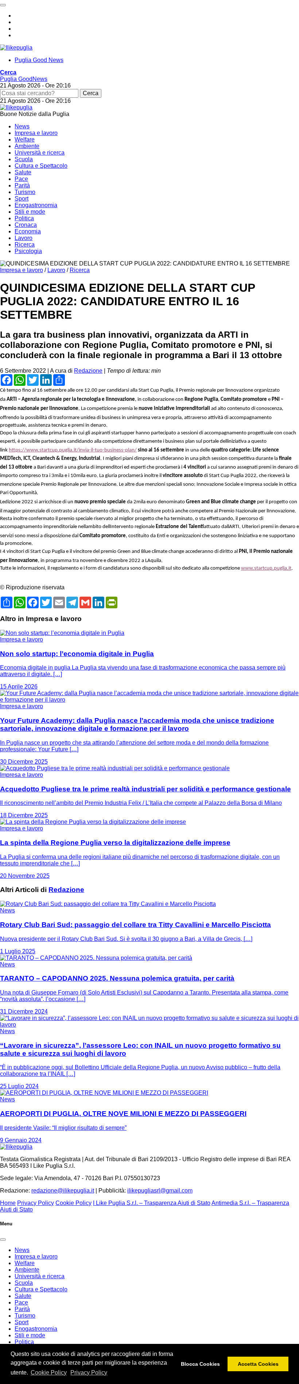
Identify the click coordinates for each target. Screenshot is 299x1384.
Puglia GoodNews (23, 79)
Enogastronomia (36, 205)
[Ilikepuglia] (16, 47)
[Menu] (3, 5)
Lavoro (23, 238)
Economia (28, 231)
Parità (22, 185)
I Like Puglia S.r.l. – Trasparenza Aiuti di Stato (151, 1203)
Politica (24, 218)
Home (8, 1203)
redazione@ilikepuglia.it (62, 1190)
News (22, 126)
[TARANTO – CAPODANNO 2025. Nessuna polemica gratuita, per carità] (96, 958)
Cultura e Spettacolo (41, 166)
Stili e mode (30, 212)
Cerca (90, 93)
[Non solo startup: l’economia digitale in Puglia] (62, 633)
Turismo (25, 192)
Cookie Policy (49, 1372)
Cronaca (26, 225)
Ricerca (25, 244)
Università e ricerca (40, 153)
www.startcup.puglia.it (266, 568)
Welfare (25, 139)
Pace (21, 179)
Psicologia (28, 251)
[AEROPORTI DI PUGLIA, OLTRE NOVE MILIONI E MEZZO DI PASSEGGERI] (104, 1093)
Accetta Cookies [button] (258, 1364)
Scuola (24, 159)
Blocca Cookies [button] (200, 1364)
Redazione (88, 371)
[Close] (3, 1239)
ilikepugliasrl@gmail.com (160, 1190)
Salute (23, 172)
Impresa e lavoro (36, 133)
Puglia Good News (39, 60)
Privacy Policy (88, 1372)
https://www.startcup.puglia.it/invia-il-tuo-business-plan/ (73, 450)
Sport (21, 198)
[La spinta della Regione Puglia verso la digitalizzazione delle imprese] (93, 822)
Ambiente (27, 146)
